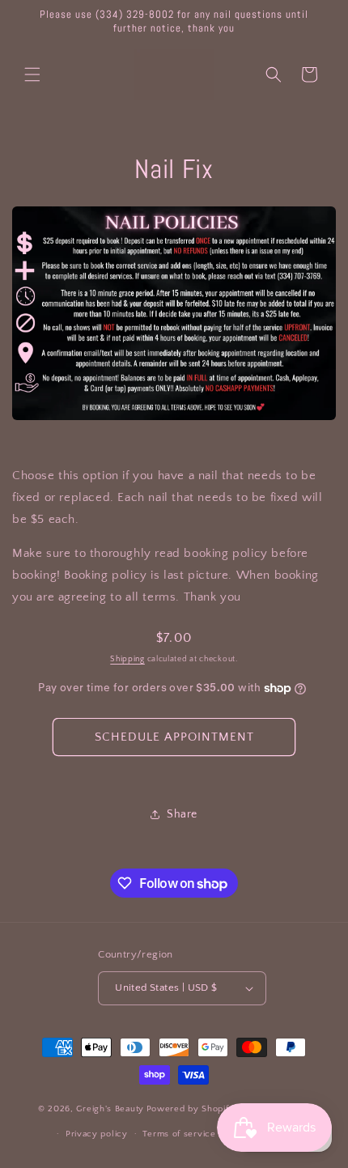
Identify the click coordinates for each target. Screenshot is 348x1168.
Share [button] (182, 814)
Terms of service (178, 1134)
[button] (32, 74)
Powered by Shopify (190, 1109)
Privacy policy (97, 1134)
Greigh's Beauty (110, 1109)
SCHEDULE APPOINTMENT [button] (174, 737)
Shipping (127, 659)
